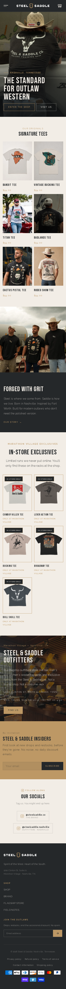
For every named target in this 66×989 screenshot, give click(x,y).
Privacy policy (14, 959)
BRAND (8, 896)
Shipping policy (45, 965)
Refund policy (32, 959)
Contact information (23, 965)
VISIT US (46, 107)
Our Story (12, 422)
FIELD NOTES (11, 909)
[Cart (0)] (59, 5)
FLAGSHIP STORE (14, 903)
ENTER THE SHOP (19, 107)
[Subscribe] (57, 933)
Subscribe (52, 766)
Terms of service (50, 959)
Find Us (13, 710)
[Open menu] (7, 5)
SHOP (7, 889)
